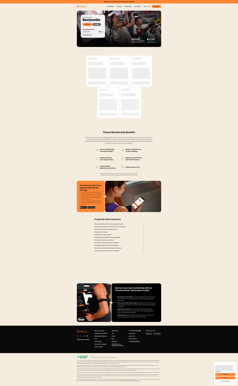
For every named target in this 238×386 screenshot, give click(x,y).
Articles (113, 336)
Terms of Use (132, 336)
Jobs (113, 333)
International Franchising (100, 344)
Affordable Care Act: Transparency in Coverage (118, 345)
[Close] (235, 363)
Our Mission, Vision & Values (101, 333)
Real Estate (114, 341)
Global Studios (115, 330)
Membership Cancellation (83, 339)
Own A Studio (137, 6)
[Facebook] (77, 336)
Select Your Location (99, 330)
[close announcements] (236, 2)
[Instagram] (84, 336)
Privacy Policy (132, 333)
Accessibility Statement (134, 341)
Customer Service (99, 346)
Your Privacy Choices (225, 381)
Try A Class (87, 24)
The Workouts (110, 6)
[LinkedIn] (87, 336)
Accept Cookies (225, 374)
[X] (81, 336)
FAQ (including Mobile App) (101, 336)
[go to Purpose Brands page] (82, 357)
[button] (149, 6)
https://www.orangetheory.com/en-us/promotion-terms (130, 380)
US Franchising (98, 341)
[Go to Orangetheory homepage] (82, 6)
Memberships (128, 6)
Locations (119, 6)
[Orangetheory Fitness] (82, 331)
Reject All (225, 377)
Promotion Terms (133, 338)
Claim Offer (132, 1)
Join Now (97, 24)
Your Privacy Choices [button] (133, 330)
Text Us (101, 31)
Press (96, 338)
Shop (145, 6)
